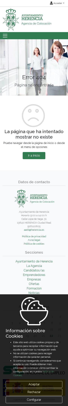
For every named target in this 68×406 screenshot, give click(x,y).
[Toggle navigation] (5, 35)
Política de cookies (34, 243)
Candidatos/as (34, 270)
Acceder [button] (58, 3)
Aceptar (34, 384)
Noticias (34, 293)
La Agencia (34, 266)
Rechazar (34, 392)
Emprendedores (34, 275)
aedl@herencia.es (34, 229)
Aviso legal (34, 240)
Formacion (34, 288)
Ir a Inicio (34, 155)
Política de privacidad (34, 236)
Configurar (34, 399)
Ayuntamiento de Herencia (34, 261)
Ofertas (34, 284)
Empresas (34, 279)
